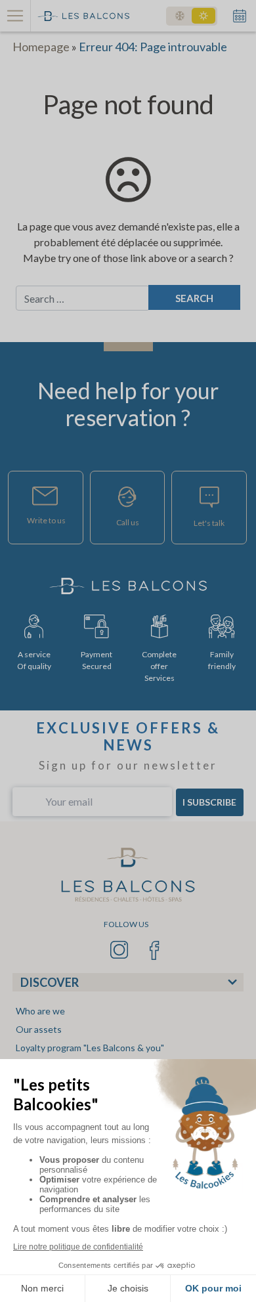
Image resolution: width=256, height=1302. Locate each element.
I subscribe (209, 802)
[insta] (120, 948)
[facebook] (155, 948)
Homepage (41, 46)
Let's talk (209, 523)
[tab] (128, 982)
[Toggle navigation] (15, 16)
